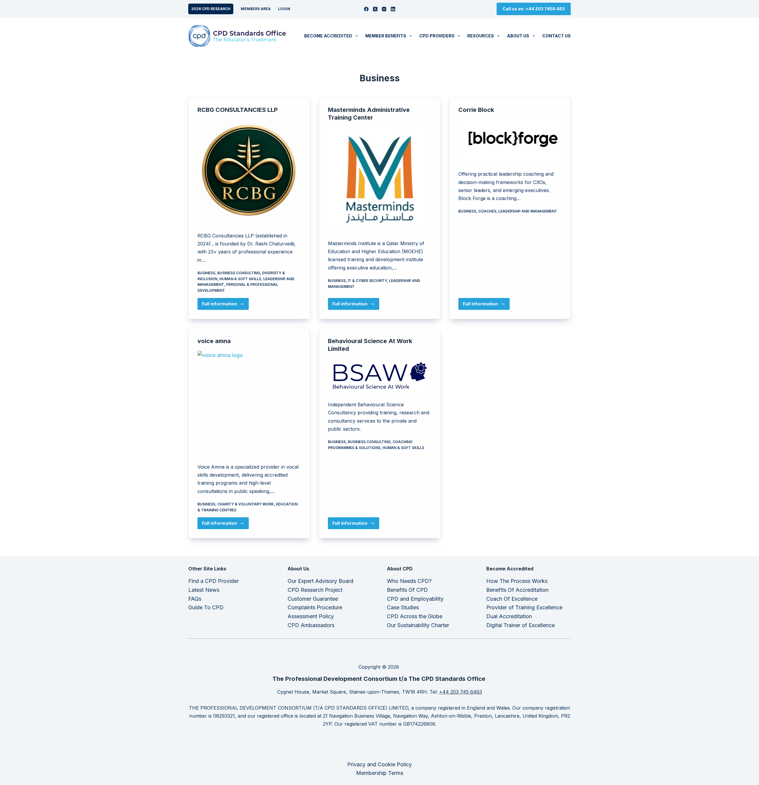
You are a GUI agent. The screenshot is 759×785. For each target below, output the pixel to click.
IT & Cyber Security (367, 280)
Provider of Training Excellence (524, 607)
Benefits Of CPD (407, 590)
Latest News (203, 590)
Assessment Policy (311, 616)
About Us (518, 35)
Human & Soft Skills (240, 279)
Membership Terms (379, 773)
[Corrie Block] (510, 140)
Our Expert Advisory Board (320, 581)
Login (284, 9)
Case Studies (403, 607)
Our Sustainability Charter (418, 625)
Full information (225, 305)
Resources (480, 35)
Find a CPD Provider (213, 581)
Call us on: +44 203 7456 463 (534, 8)
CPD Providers (437, 35)
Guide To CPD (206, 607)
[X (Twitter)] (375, 9)
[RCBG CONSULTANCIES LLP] (249, 171)
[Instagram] (384, 9)
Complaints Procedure (315, 607)
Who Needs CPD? (409, 581)
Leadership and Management (527, 211)
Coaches (487, 211)
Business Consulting (238, 273)
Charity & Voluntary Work (245, 504)
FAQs (194, 599)
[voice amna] (249, 402)
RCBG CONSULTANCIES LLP (237, 109)
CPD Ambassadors (311, 625)
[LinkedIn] (393, 9)
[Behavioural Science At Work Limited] (379, 375)
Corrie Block (476, 109)
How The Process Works (517, 581)
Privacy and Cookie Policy (379, 764)
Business (206, 273)
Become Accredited (328, 35)
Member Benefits (385, 35)
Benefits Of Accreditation (517, 590)
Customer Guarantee (313, 599)
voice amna (214, 341)
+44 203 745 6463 (460, 692)
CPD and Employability (415, 599)
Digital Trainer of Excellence (520, 625)
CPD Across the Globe (414, 616)
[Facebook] (366, 9)
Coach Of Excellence (512, 599)
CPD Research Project (315, 590)
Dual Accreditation (509, 616)
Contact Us (556, 35)
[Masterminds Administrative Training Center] (379, 179)
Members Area (256, 9)
